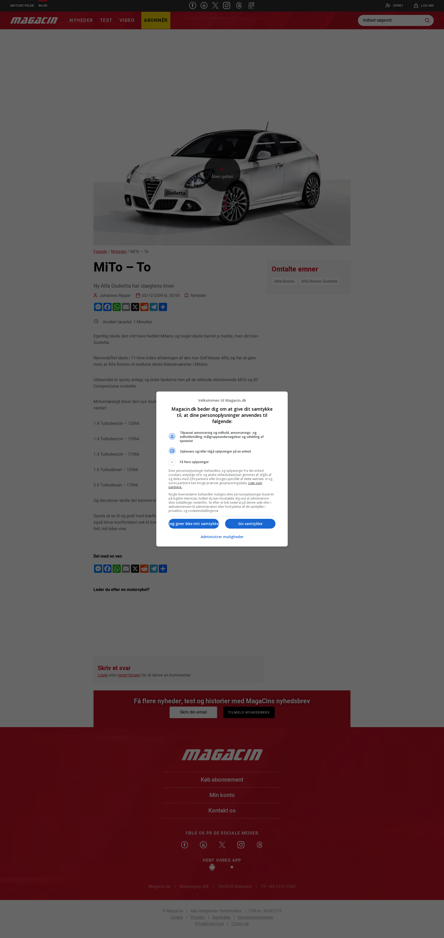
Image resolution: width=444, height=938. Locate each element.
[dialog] (222, 469)
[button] (222, 462)
